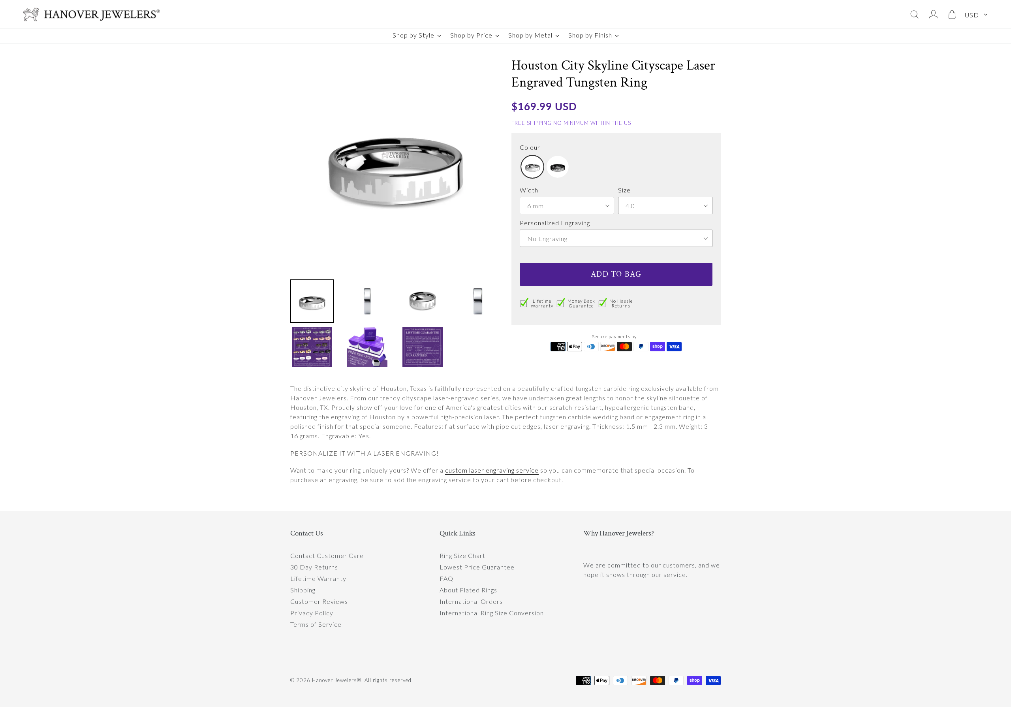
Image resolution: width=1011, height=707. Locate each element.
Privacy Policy (311, 613)
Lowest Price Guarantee (477, 567)
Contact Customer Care (327, 555)
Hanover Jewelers (334, 680)
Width (529, 190)
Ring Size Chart (462, 555)
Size (624, 190)
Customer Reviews (319, 601)
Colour (530, 147)
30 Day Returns (314, 567)
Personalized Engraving (555, 222)
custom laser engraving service (492, 470)
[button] (532, 167)
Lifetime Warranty (318, 578)
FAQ (446, 578)
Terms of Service (316, 624)
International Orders (471, 601)
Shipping (303, 590)
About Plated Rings (468, 590)
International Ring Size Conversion (492, 613)
